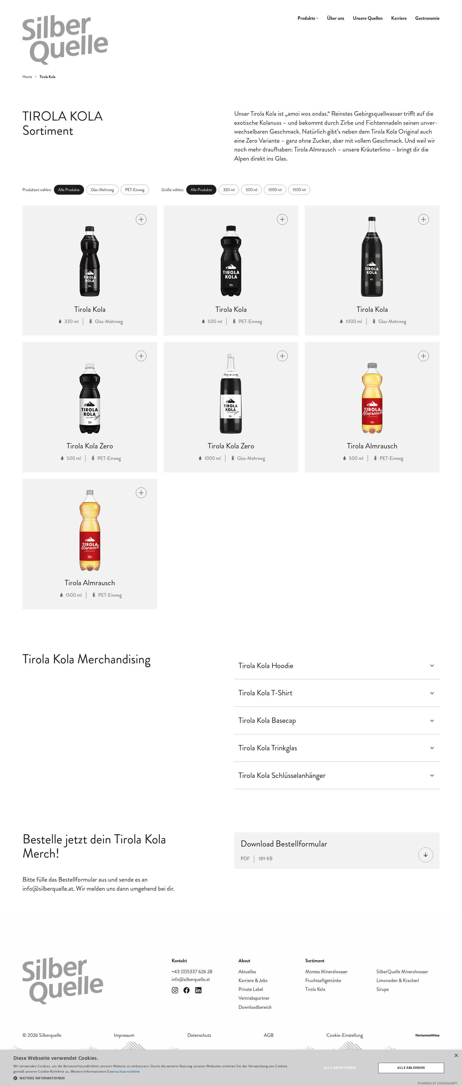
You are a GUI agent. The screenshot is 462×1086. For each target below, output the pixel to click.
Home (27, 77)
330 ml (228, 190)
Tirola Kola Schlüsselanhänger (282, 775)
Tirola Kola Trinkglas (267, 747)
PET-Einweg (134, 190)
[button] (154, 1078)
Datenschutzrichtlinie (123, 1071)
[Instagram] (175, 990)
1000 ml (275, 190)
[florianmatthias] (427, 1035)
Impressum (124, 1035)
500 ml (251, 190)
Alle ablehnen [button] (411, 1067)
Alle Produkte (69, 190)
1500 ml (299, 190)
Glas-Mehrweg (102, 190)
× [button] (456, 1056)
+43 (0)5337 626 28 (192, 971)
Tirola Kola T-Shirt (265, 693)
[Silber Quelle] (65, 40)
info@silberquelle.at (191, 979)
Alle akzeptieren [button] (340, 1067)
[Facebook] (186, 990)
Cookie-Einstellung (344, 1035)
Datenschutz (199, 1035)
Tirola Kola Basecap (267, 720)
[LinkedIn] (198, 990)
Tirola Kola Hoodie (265, 665)
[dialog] (231, 1068)
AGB (269, 1035)
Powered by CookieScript (437, 1083)
